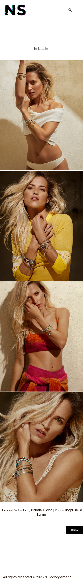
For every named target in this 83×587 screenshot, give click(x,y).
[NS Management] (15, 9)
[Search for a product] (70, 10)
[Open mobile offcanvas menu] (78, 10)
